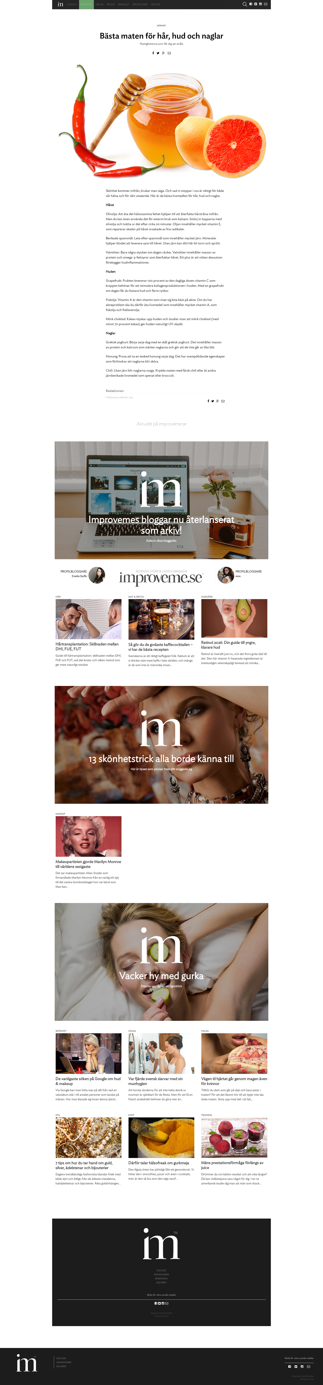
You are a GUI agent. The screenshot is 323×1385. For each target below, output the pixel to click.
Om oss (155, 5)
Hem (60, 4)
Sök (245, 4)
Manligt (123, 5)
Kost (131, 1115)
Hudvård (207, 597)
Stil (58, 1115)
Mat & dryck (136, 597)
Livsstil (72, 5)
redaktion (161, 1278)
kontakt (161, 1282)
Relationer (140, 5)
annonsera (161, 1274)
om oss (161, 1270)
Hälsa (100, 5)
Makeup (60, 814)
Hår (58, 597)
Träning (206, 1115)
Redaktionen (115, 391)
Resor (111, 5)
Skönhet (86, 5)
